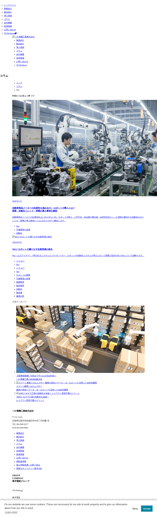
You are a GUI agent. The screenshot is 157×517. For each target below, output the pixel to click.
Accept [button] (147, 508)
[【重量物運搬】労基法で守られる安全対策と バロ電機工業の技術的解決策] (80, 372)
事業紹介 (8, 9)
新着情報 (20, 454)
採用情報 (8, 26)
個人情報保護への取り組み (28, 465)
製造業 (19, 293)
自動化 (19, 289)
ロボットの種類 (23, 275)
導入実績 (8, 16)
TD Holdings (9, 33)
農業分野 (20, 296)
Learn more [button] (11, 512)
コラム (7, 19)
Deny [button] (135, 508)
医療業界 (20, 282)
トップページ (10, 5)
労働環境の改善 (23, 279)
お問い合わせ (10, 30)
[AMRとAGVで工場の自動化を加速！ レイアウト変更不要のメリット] (48, 393)
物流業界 (20, 286)
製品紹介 (8, 12)
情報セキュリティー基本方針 (29, 468)
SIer (17, 272)
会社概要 (8, 23)
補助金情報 (21, 461)
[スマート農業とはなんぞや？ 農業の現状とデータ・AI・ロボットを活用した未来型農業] (56, 383)
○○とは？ (20, 268)
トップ (19, 83)
